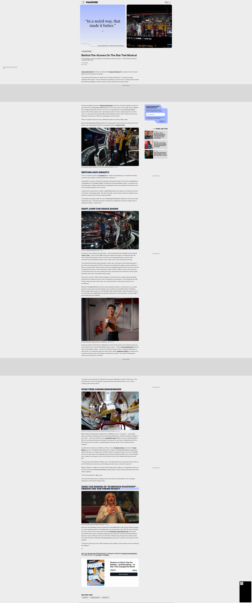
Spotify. (106, 555)
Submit (161, 121)
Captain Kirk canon (110, 438)
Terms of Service (151, 118)
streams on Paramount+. (129, 553)
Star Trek (104, 597)
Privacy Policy (158, 118)
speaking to (122, 351)
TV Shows (84, 597)
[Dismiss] (250, 582)
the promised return (128, 347)
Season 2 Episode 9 (115, 72)
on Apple (98, 555)
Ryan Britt (86, 62)
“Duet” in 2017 (85, 255)
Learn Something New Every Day (152, 107)
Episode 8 (102, 175)
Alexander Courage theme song (119, 531)
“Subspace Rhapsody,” (106, 105)
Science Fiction (95, 597)
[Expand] (241, 582)
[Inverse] (92, 2)
